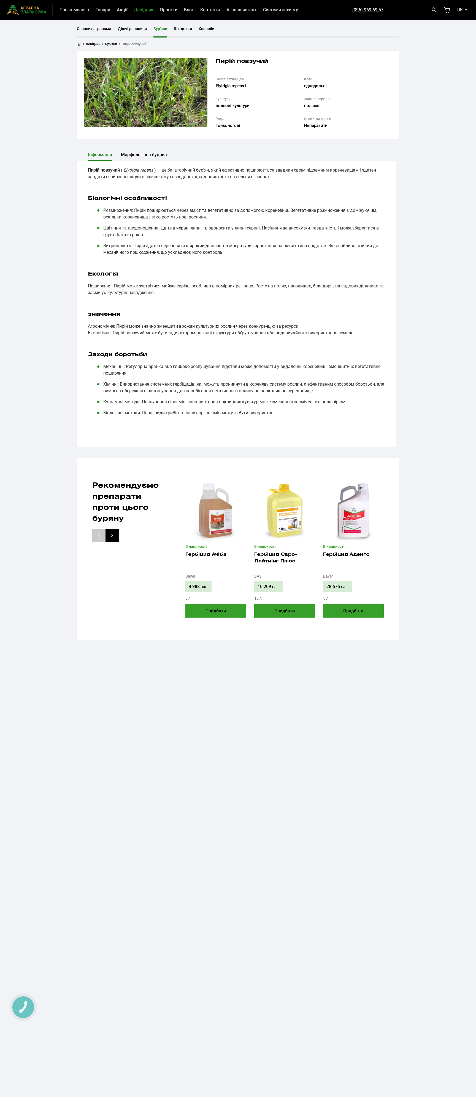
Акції (122, 9)
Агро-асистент (241, 9)
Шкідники (183, 28)
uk (460, 9)
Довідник (143, 9)
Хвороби (206, 28)
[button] (99, 535)
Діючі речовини (132, 28)
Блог (189, 9)
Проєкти (168, 9)
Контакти (210, 9)
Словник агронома (94, 28)
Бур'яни (160, 28)
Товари (103, 9)
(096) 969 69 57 (367, 9)
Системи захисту (280, 9)
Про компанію (74, 9)
